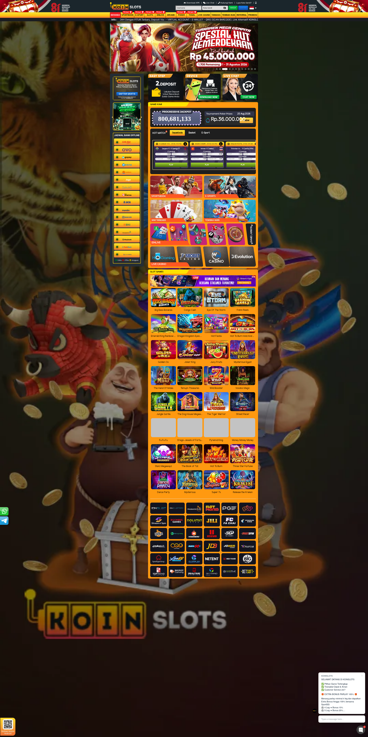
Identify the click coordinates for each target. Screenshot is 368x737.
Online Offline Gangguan (128, 260)
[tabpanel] (205, 155)
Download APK (193, 3)
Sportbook (127, 15)
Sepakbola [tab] (177, 132)
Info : (114, 19)
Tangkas (216, 15)
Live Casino (204, 15)
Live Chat (209, 3)
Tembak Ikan (228, 15)
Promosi (252, 15)
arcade (171, 15)
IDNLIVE (160, 15)
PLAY (171, 165)
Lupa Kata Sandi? (244, 3)
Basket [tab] (192, 132)
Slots (150, 15)
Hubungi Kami (226, 3)
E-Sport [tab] (206, 132)
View (246, 117)
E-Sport (139, 15)
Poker (181, 15)
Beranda (115, 15)
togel (192, 15)
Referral (242, 15)
